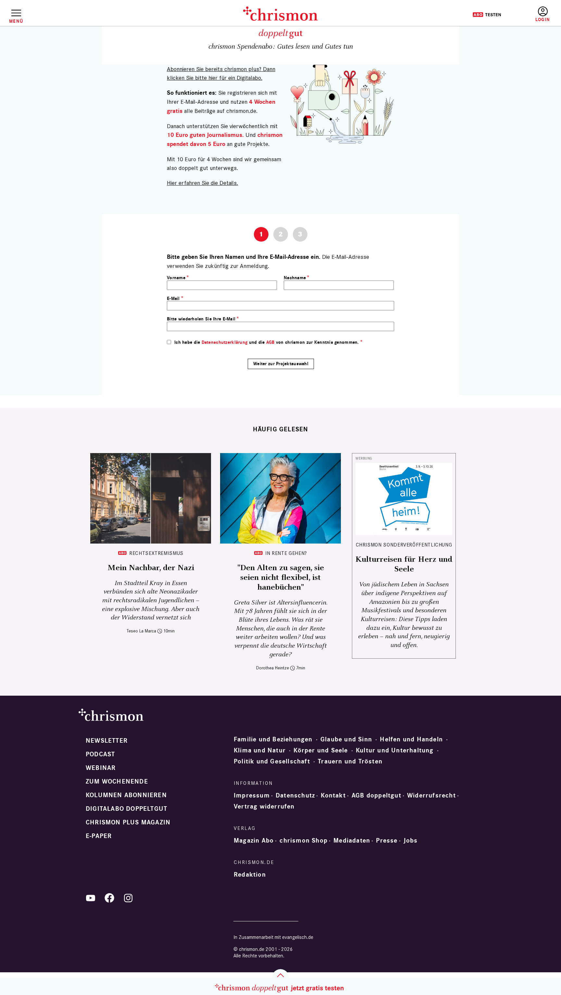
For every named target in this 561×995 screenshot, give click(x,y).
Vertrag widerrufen (264, 806)
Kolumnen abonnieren (126, 795)
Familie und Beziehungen (273, 739)
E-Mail (173, 298)
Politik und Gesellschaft (272, 761)
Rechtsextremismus (156, 553)
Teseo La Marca (141, 631)
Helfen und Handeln (411, 739)
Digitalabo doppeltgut (126, 809)
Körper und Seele (320, 750)
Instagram (128, 898)
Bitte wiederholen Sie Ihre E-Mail (201, 319)
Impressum (252, 795)
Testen (487, 14)
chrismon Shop (304, 841)
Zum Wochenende (117, 781)
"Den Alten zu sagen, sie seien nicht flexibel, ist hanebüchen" (280, 577)
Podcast (100, 754)
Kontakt (333, 795)
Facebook (109, 898)
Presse (386, 841)
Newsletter (107, 741)
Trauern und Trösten (350, 761)
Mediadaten (351, 841)
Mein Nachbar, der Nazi (150, 567)
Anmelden (542, 14)
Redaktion (250, 875)
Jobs (411, 841)
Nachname (295, 277)
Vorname (176, 277)
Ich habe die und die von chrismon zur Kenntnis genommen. (266, 342)
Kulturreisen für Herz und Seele (403, 564)
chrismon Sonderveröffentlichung (404, 545)
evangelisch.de (297, 937)
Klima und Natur (260, 750)
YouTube (90, 898)
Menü (16, 21)
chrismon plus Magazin (128, 822)
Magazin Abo (254, 841)
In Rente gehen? (286, 553)
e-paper (99, 836)
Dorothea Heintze (272, 668)
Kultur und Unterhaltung (395, 750)
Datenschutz (295, 795)
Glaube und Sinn (346, 739)
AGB (270, 342)
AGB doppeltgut (376, 795)
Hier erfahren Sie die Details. (202, 182)
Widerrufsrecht (431, 795)
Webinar (101, 768)
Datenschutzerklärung (225, 342)
